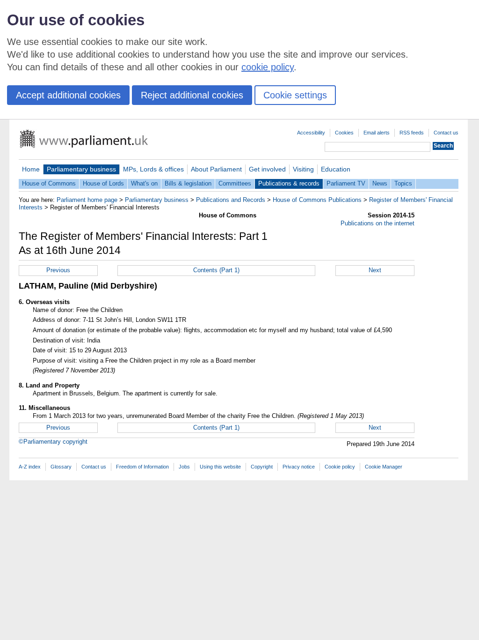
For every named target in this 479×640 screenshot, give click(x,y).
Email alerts (376, 132)
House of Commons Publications (317, 199)
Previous (58, 270)
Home (31, 169)
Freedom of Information (142, 466)
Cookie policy (340, 466)
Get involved (267, 169)
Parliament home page (87, 199)
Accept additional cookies (68, 95)
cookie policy (267, 67)
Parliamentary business (81, 169)
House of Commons (49, 183)
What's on (144, 183)
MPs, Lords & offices (153, 169)
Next (375, 270)
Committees (234, 183)
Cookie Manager (383, 466)
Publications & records (288, 183)
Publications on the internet (377, 223)
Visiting (303, 169)
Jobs (184, 466)
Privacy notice (299, 466)
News (379, 183)
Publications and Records (230, 199)
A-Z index (30, 466)
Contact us (446, 132)
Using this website (220, 466)
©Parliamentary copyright (53, 441)
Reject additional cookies (192, 95)
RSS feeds (411, 132)
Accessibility (311, 132)
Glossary (61, 466)
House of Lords (103, 183)
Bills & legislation (188, 183)
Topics (403, 183)
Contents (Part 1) (216, 270)
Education (335, 169)
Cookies (344, 132)
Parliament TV (346, 183)
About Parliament (216, 169)
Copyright (262, 466)
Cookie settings (295, 95)
